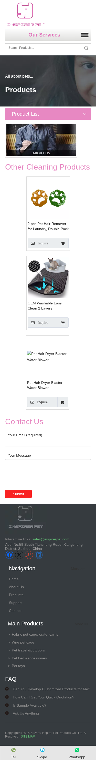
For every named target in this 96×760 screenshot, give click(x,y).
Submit (18, 494)
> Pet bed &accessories (27, 658)
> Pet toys (16, 666)
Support (15, 603)
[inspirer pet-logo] (25, 14)
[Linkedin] (39, 555)
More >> (77, 568)
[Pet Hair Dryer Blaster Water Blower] (47, 357)
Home (14, 579)
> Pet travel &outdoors (26, 650)
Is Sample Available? (29, 705)
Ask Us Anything (26, 713)
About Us (16, 587)
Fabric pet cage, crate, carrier (34, 634)
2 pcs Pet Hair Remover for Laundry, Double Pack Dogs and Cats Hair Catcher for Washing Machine (48, 226)
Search (86, 48)
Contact (15, 611)
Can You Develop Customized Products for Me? (51, 689)
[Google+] (29, 555)
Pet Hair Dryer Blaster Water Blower (44, 385)
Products (16, 595)
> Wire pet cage (21, 642)
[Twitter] (19, 555)
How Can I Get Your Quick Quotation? (43, 697)
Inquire (43, 243)
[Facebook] (9, 555)
